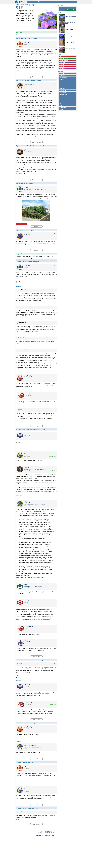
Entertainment (62, 88)
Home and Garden (64, 7)
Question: (28, 261)
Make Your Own (62, 98)
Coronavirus (62, 82)
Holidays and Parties (63, 94)
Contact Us (51, 832)
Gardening (73, 7)
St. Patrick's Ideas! (64, 58)
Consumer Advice (63, 81)
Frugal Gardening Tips (69, 29)
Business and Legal (63, 77)
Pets (60, 103)
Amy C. (19, 781)
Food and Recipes (63, 90)
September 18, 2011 (71, 9)
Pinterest (63, 64)
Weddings (61, 109)
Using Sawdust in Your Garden (70, 42)
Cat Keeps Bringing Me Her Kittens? (70, 23)
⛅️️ (54, 833)
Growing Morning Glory (69, 36)
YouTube (62, 66)
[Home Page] (21, 0)
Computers (62, 79)
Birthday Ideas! (63, 56)
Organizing (62, 99)
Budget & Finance (63, 75)
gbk (19, 173)
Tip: (26, 38)
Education (61, 86)
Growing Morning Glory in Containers (70, 49)
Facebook (63, 62)
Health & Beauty (63, 92)
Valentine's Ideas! (64, 60)
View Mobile (49, 831)
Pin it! (22, 223)
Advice (62, 9)
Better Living (62, 73)
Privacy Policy (46, 832)
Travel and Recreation (64, 107)
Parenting (61, 101)
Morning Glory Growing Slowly (71, 16)
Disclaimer (40, 832)
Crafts (61, 84)
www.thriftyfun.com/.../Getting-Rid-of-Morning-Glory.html (30, 577)
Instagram (63, 68)
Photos (61, 105)
